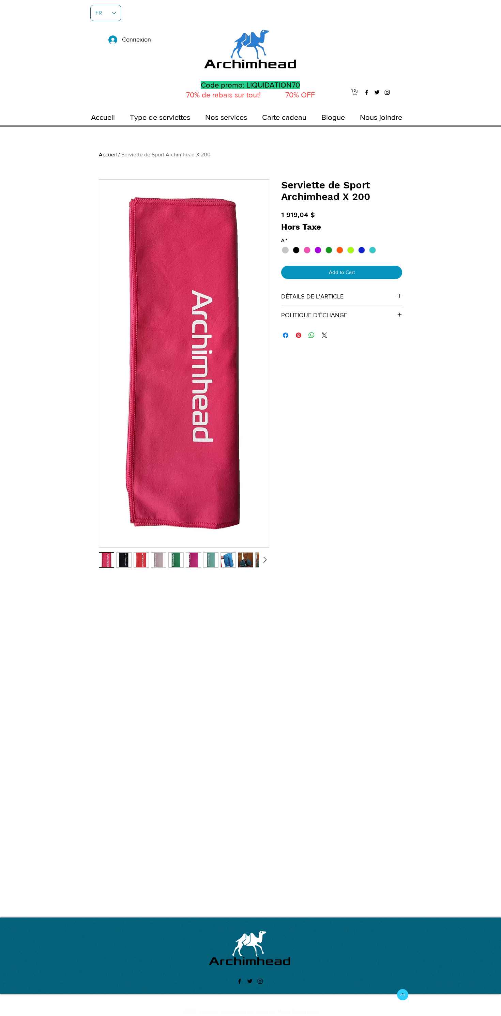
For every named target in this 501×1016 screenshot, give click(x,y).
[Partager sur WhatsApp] (311, 335)
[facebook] (366, 92)
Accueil (108, 154)
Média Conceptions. (298, 1011)
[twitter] (377, 92)
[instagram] (387, 92)
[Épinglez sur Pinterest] (298, 335)
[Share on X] (324, 335)
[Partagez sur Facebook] (286, 335)
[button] (355, 92)
